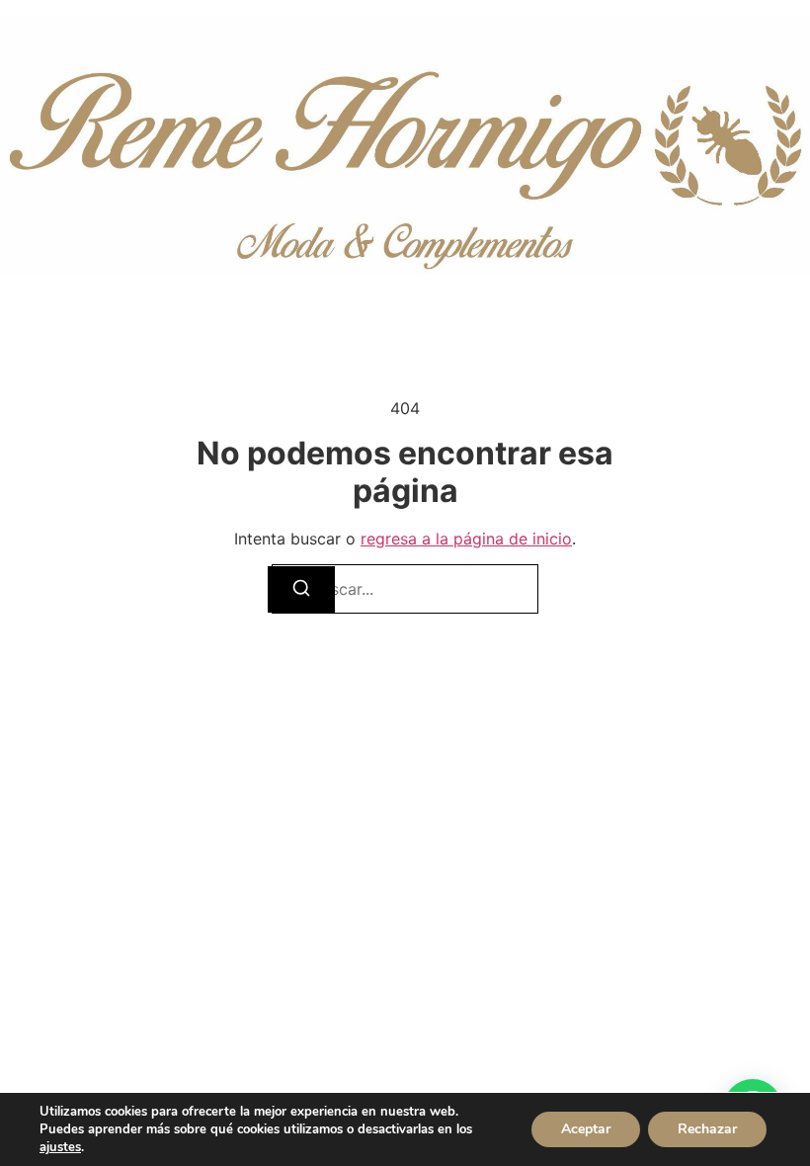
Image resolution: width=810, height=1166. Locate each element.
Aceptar (585, 1129)
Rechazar (707, 1129)
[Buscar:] (405, 589)
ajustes (60, 1147)
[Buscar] (301, 589)
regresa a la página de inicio (466, 538)
